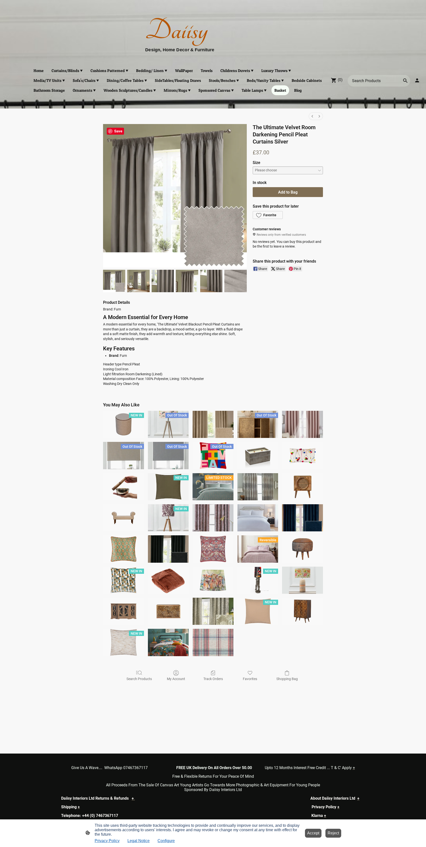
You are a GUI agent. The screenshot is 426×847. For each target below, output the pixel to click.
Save (118, 131)
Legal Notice (138, 841)
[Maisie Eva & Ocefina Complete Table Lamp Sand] (302, 580)
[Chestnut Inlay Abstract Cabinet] (302, 611)
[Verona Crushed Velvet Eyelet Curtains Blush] (213, 517)
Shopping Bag (287, 679)
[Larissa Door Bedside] (302, 486)
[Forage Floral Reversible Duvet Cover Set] (168, 642)
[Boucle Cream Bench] (123, 517)
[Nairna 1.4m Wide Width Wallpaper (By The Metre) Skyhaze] (213, 642)
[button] (268, 215)
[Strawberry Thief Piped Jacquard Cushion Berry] (213, 548)
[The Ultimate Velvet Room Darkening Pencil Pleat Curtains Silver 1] (138, 281)
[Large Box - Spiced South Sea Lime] (257, 455)
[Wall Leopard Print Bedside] (168, 611)
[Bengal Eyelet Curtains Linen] (213, 611)
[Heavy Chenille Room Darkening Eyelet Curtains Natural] (213, 424)
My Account (176, 679)
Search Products (139, 679)
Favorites (250, 679)
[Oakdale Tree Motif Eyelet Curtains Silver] (257, 486)
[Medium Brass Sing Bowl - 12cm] (123, 486)
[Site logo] (213, 55)
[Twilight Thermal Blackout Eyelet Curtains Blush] (302, 424)
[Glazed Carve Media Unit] (123, 611)
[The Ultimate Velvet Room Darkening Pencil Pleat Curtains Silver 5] (235, 281)
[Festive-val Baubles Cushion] (302, 455)
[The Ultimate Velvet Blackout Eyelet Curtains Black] (168, 548)
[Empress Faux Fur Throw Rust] (168, 580)
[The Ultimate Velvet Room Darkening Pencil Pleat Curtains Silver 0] (114, 281)
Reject (333, 833)
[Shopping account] (417, 80)
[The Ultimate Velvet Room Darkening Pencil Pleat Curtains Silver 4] (211, 281)
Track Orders (213, 679)
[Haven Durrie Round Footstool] (302, 548)
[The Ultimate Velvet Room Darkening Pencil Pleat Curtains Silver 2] (163, 281)
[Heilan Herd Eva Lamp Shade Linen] (213, 580)
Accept (313, 833)
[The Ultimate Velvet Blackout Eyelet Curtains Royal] (302, 517)
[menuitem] (312, 116)
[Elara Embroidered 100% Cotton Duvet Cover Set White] (257, 517)
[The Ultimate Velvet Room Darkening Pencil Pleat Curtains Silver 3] (187, 281)
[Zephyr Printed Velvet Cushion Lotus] (123, 548)
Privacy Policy (107, 841)
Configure (166, 841)
